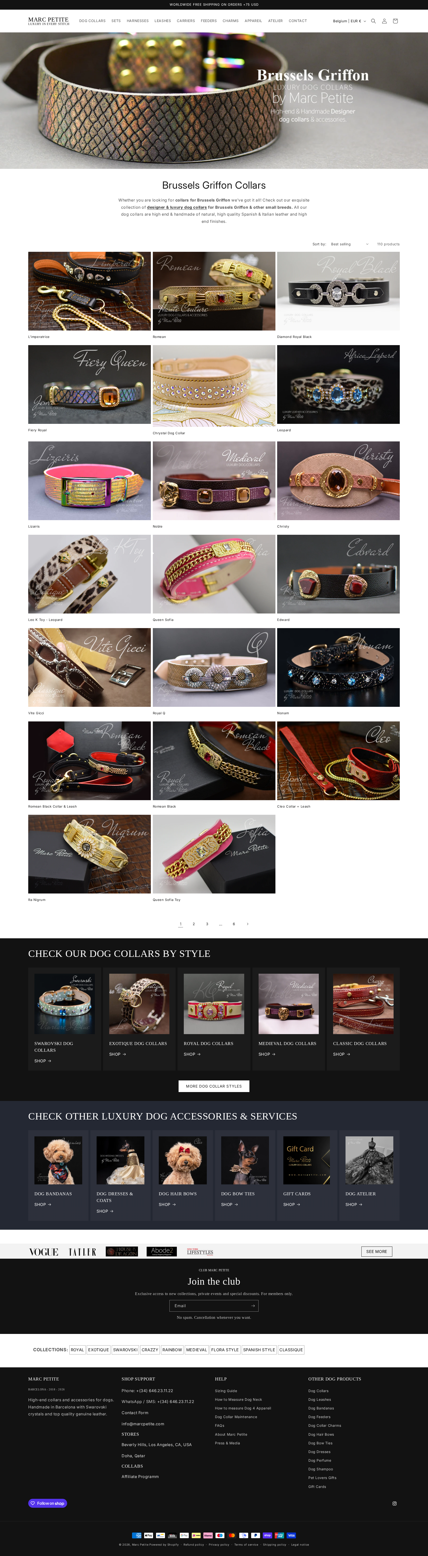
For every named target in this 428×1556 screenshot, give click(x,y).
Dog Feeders (319, 1417)
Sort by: (319, 244)
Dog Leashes (319, 1399)
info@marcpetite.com (143, 1423)
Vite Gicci (36, 713)
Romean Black (164, 806)
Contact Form (135, 1412)
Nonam (283, 713)
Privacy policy (219, 1544)
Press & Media (227, 1443)
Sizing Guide (226, 1391)
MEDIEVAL (196, 1349)
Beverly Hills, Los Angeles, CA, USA (157, 1444)
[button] (373, 21)
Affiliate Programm (140, 1476)
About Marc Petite (231, 1434)
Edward (283, 620)
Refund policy (194, 1544)
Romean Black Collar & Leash (52, 806)
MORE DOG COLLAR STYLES (214, 1086)
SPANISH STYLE (259, 1349)
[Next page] (247, 923)
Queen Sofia (163, 620)
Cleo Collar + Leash (293, 806)
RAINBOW (172, 1349)
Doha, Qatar (133, 1455)
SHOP (40, 1060)
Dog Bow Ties (320, 1443)
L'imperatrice (39, 337)
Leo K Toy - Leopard (45, 620)
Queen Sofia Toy (167, 900)
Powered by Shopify (164, 1544)
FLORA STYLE (225, 1349)
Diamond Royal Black (294, 337)
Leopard (284, 430)
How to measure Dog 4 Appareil (243, 1408)
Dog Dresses (319, 1452)
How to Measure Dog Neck (238, 1399)
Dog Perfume (319, 1460)
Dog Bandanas (321, 1408)
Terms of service (246, 1544)
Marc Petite (140, 1544)
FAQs (219, 1425)
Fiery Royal (37, 430)
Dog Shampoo (320, 1469)
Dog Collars (318, 1391)
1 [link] (181, 923)
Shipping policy (274, 1544)
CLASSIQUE (291, 1349)
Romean (159, 337)
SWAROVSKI (125, 1349)
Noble (158, 526)
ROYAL (77, 1349)
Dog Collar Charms (324, 1425)
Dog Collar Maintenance (236, 1417)
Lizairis (34, 526)
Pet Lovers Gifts (322, 1478)
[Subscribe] (252, 1306)
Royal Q (159, 713)
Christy (283, 526)
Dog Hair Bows (321, 1434)
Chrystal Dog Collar (169, 433)
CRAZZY (150, 1349)
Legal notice (300, 1544)
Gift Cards (317, 1486)
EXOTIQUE (98, 1349)
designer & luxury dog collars (177, 207)
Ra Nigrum (36, 900)
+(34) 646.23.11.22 (154, 1390)
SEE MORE (376, 1251)
